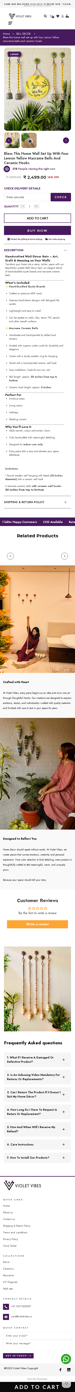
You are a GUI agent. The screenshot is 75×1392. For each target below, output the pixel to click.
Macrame (8, 1275)
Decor (6, 1262)
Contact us (9, 1219)
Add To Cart (37, 1387)
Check (61, 197)
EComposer (42, 1378)
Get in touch (16, 1355)
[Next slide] (66, 140)
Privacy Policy (10, 1239)
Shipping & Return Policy (16, 1226)
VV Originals (10, 1282)
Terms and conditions (15, 1232)
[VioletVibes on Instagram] (69, 1369)
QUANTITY (11, 206)
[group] (29, 140)
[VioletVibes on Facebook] (60, 1369)
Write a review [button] (37, 924)
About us (8, 1212)
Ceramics (8, 1269)
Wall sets (8, 1289)
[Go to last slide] (9, 140)
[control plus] (36, 206)
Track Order (10, 1246)
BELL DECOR (23, 34)
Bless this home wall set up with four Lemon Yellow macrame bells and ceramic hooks (31, 39)
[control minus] (22, 206)
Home (6, 34)
